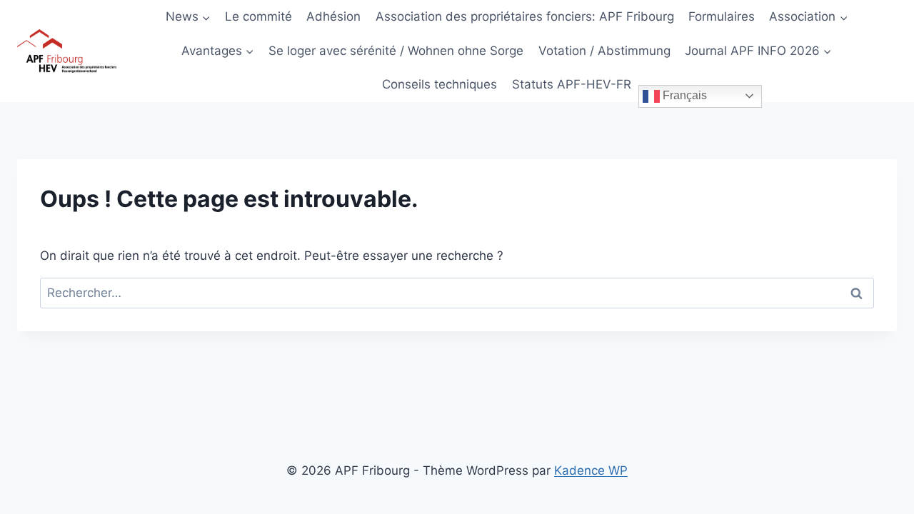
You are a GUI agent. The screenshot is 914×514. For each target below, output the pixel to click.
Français (683, 95)
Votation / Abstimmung (604, 51)
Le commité (258, 16)
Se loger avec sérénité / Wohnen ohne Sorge (395, 51)
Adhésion (333, 16)
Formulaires (721, 16)
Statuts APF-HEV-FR (571, 84)
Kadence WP (591, 470)
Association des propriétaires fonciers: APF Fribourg (525, 16)
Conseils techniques (439, 84)
